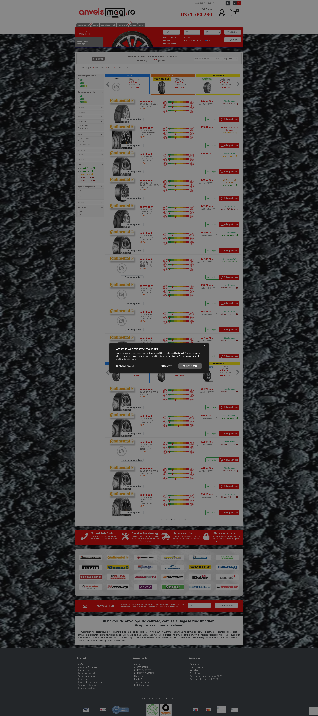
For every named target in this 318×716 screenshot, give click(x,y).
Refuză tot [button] (166, 366)
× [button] (205, 346)
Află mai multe (133, 359)
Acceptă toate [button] (190, 366)
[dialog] (159, 358)
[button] (125, 366)
